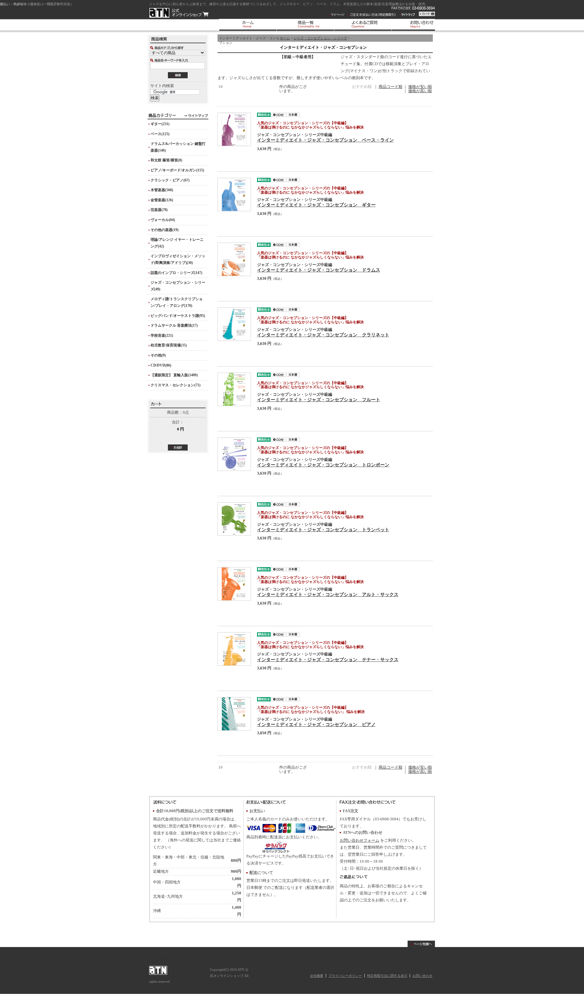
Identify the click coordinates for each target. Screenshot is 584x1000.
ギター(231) (160, 124)
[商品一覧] (305, 25)
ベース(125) (160, 134)
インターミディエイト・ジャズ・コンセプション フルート (318, 399)
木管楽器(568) (162, 190)
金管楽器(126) (162, 200)
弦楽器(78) (159, 210)
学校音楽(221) (162, 335)
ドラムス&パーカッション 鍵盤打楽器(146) (178, 147)
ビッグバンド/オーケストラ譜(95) (178, 316)
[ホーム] (247, 25)
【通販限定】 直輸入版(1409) (174, 375)
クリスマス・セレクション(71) (175, 385)
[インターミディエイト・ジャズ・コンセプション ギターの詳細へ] (234, 194)
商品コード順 (390, 87)
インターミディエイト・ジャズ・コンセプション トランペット (323, 529)
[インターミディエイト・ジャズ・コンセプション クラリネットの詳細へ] (234, 324)
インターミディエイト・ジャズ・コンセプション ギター (316, 204)
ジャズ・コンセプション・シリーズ (320, 38)
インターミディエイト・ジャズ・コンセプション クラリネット (323, 334)
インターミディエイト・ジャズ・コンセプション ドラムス (318, 269)
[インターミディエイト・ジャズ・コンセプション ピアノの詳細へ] (234, 714)
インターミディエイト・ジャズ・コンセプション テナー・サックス (327, 659)
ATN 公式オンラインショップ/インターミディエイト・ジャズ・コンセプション (178, 13)
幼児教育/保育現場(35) (169, 345)
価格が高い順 (420, 91)
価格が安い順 (420, 87)
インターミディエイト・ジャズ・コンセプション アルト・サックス (327, 594)
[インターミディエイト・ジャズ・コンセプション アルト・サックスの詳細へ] (234, 584)
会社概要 (316, 975)
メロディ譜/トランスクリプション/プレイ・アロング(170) (177, 302)
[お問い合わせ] (420, 25)
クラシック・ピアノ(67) (170, 180)
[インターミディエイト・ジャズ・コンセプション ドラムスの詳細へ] (234, 259)
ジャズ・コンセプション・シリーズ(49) (178, 285)
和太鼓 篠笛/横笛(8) (166, 160)
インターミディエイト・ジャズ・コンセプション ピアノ (316, 724)
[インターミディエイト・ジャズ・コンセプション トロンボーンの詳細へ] (234, 454)
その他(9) (158, 355)
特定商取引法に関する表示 (387, 975)
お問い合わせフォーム (359, 840)
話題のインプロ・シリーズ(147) (176, 273)
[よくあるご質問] (362, 25)
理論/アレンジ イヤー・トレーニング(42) (177, 242)
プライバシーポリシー (345, 975)
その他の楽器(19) (165, 230)
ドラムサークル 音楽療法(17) (174, 325)
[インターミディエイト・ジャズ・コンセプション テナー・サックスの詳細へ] (234, 649)
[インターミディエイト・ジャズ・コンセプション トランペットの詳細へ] (234, 519)
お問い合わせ (422, 975)
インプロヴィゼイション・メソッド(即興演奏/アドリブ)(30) (178, 259)
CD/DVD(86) (161, 365)
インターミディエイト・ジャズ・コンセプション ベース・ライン (325, 139)
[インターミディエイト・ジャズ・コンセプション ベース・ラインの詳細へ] (234, 129)
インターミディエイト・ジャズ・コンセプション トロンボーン (323, 464)
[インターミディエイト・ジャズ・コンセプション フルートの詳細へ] (234, 389)
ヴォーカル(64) (163, 220)
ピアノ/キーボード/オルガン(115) (177, 170)
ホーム (285, 38)
